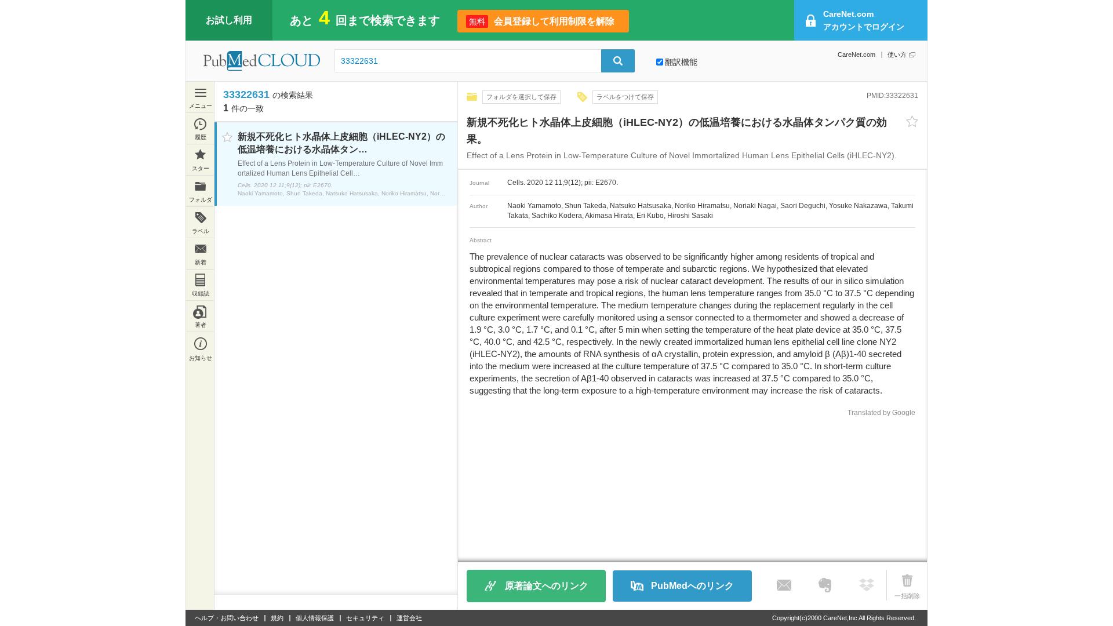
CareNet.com (856, 54)
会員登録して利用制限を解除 (541, 21)
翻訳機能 (681, 62)
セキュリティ (365, 617)
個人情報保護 (315, 617)
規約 (277, 617)
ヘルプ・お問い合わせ (227, 617)
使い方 (897, 54)
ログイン (863, 20)
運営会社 (409, 617)
